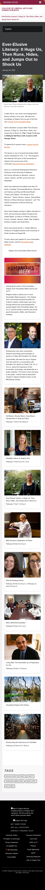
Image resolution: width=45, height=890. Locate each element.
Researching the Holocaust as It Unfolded (21, 742)
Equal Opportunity (33, 849)
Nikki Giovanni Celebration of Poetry (19, 540)
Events (30, 776)
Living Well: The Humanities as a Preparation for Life (22, 664)
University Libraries (11, 853)
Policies (33, 846)
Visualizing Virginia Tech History (17, 705)
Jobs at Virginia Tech (33, 860)
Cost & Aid (33, 839)
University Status (11, 835)
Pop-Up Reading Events (15, 580)
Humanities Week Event (14, 781)
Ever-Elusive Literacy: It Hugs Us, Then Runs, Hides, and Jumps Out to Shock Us (22, 18)
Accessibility (11, 857)
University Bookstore (33, 857)
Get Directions (19, 824)
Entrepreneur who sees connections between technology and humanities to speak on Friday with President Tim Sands (21, 353)
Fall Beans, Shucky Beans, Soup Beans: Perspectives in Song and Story (20, 417)
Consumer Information (33, 835)
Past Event (9, 786)
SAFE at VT (33, 842)
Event (22, 776)
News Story (31, 781)
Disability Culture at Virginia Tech (18, 458)
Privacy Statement (11, 842)
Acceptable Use (11, 846)
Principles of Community (11, 839)
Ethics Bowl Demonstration (16, 623)
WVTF (33, 853)
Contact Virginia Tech (22, 831)
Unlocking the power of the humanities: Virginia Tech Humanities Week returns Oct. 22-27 (22, 288)
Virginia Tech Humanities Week (19, 122)
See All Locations (20, 827)
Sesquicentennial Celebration (23, 164)
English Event (10, 776)
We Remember (13, 850)
